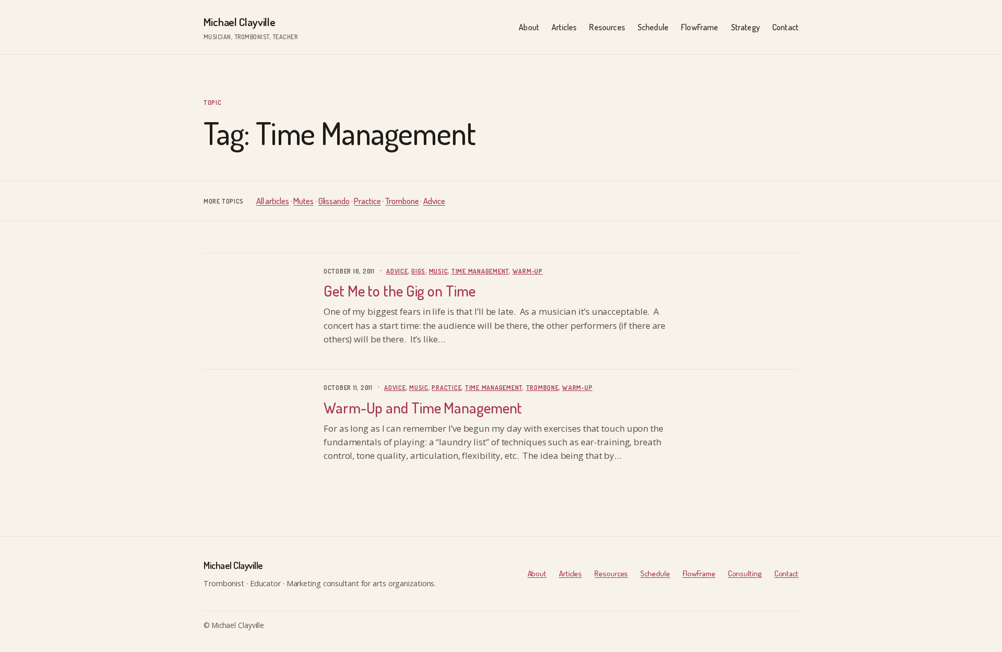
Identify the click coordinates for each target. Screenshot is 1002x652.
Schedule (655, 573)
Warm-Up (527, 271)
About (537, 573)
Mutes (303, 200)
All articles (272, 200)
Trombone (402, 200)
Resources (611, 573)
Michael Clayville (240, 22)
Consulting (745, 573)
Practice (367, 200)
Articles (570, 573)
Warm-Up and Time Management (423, 407)
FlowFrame (699, 573)
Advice (434, 200)
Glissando (334, 200)
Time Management (480, 271)
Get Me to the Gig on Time (399, 290)
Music (438, 271)
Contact (786, 573)
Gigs (418, 271)
